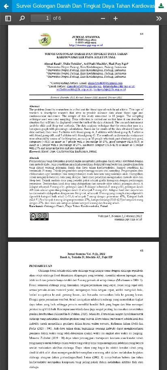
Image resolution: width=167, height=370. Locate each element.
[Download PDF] (161, 6)
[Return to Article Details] (6, 6)
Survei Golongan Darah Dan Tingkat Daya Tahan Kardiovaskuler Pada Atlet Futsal (91, 6)
